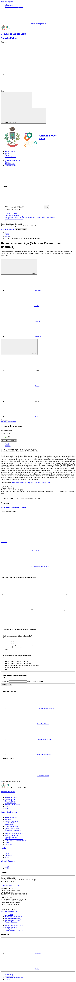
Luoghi (7, 867)
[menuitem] (23, 290)
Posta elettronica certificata (9, 911)
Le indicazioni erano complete (14, 644)
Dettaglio (5, 681)
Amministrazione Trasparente (14, 7)
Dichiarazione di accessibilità (14, 978)
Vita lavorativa (9, 844)
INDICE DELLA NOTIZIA (9, 440)
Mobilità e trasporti (11, 837)
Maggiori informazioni (8, 229)
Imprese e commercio (11, 835)
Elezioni (7, 162)
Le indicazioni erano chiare (13, 642)
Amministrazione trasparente (14, 219)
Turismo (7, 842)
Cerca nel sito (5, 206)
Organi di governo (10, 803)
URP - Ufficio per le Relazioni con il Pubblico (13, 507)
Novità (7, 235)
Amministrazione (8, 792)
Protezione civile (10, 164)
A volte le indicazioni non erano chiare (17, 661)
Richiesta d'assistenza (11, 922)
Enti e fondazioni (10, 801)
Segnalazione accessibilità (13, 920)
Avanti (9, 684)
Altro (6, 650)
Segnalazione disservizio (12, 918)
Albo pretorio (9, 5)
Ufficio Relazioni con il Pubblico (11, 885)
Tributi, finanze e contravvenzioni (15, 840)
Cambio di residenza (11, 213)
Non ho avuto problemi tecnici (14, 648)
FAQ (6, 221)
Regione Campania (7, 1)
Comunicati (8, 855)
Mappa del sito (9, 976)
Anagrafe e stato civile (12, 821)
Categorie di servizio (9, 812)
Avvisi (7, 857)
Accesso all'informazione (12, 160)
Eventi (7, 868)
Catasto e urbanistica (11, 826)
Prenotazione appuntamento (13, 916)
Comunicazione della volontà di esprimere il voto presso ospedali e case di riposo (30, 217)
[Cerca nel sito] (20, 91)
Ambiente (8, 819)
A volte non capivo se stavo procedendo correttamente (21, 665)
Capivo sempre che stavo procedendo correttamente (21, 646)
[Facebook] (19, 59)
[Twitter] (19, 74)
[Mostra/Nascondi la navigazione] (16, 100)
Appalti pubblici (10, 823)
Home (7, 233)
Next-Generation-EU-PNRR (14, 931)
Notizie (7, 236)
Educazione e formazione (13, 830)
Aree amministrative (11, 797)
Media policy (9, 974)
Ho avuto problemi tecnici (13, 667)
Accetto (21, 229)
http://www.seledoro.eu (18, 483)
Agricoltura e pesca (11, 817)
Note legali (8, 929)
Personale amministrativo (12, 804)
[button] (18, 542)
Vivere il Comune (8, 861)
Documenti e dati (10, 799)
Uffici (6, 808)
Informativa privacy (11, 927)
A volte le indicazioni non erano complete (18, 663)
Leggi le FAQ (9, 915)
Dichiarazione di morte (12, 215)
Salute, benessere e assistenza (14, 839)
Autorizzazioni (9, 825)
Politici (7, 806)
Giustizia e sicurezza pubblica (14, 833)
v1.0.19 (7, 979)
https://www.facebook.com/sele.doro (39, 483)
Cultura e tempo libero (12, 828)
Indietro (4, 684)
